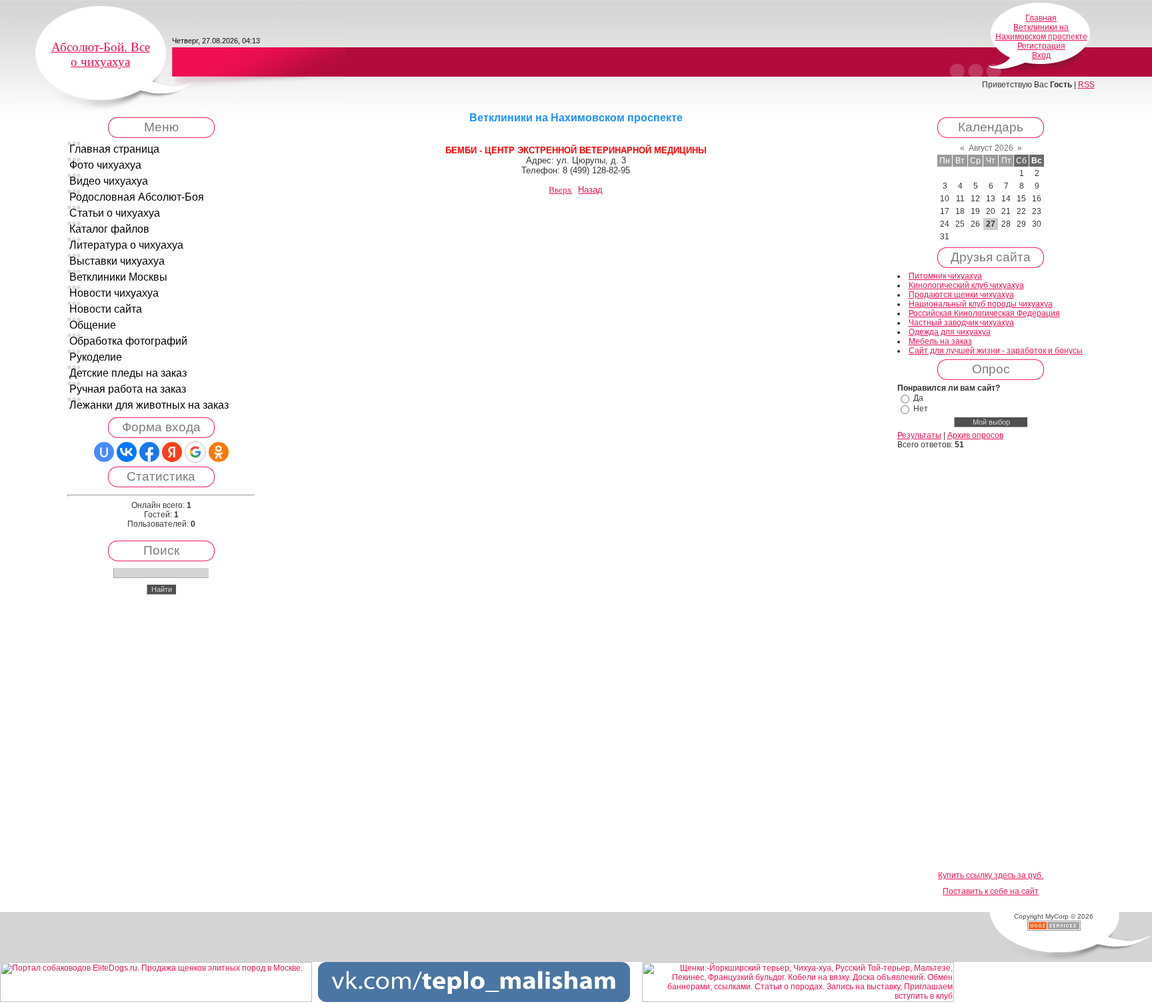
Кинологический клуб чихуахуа (966, 285)
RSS (1086, 84)
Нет (920, 408)
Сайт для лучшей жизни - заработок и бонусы (996, 350)
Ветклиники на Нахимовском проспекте (1041, 32)
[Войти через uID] (104, 452)
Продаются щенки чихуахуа (961, 294)
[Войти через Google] (195, 452)
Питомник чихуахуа (945, 276)
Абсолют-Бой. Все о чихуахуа (100, 54)
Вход (1041, 55)
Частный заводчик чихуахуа (961, 322)
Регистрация (1041, 46)
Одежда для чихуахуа (950, 332)
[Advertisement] (990, 661)
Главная (1041, 18)
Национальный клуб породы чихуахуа (981, 304)
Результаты (919, 435)
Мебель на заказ (940, 341)
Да (918, 398)
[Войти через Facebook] (149, 452)
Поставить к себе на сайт (991, 891)
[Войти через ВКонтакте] (127, 452)
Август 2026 (991, 148)
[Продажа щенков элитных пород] (156, 999)
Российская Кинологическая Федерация (984, 313)
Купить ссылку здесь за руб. (990, 875)
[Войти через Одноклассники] (219, 452)
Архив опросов (975, 435)
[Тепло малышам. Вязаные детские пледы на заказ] (474, 999)
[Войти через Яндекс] (172, 452)
